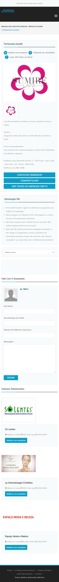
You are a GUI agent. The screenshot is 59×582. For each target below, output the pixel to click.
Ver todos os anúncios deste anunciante (29, 187)
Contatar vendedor (29, 175)
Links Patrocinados (25, 574)
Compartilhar (29, 180)
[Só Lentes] (29, 410)
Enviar (10, 377)
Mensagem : (9, 342)
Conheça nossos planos (24, 570)
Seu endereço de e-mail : (14, 318)
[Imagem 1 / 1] (29, 82)
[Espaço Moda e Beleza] (29, 517)
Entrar (9, 570)
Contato (38, 574)
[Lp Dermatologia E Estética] (29, 463)
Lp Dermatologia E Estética (19, 482)
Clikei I (25, 289)
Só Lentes (10, 429)
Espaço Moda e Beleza (16, 536)
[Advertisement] (29, 267)
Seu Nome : (8, 306)
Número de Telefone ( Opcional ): (18, 330)
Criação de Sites (44, 570)
